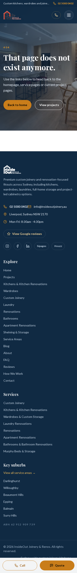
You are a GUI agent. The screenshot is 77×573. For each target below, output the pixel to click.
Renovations (11, 311)
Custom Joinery (13, 298)
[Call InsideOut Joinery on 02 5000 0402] (56, 15)
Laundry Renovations (17, 423)
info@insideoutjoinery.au (50, 206)
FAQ (6, 360)
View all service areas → (19, 473)
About (7, 353)
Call (22, 565)
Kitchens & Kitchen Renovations (25, 284)
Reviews (9, 366)
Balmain (8, 508)
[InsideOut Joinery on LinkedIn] (28, 246)
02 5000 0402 (66, 3)
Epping (8, 501)
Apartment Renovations (19, 325)
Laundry (8, 304)
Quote (59, 565)
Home (7, 270)
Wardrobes (10, 291)
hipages (41, 246)
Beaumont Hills (13, 494)
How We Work (13, 373)
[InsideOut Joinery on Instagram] (7, 246)
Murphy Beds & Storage (19, 451)
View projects (49, 105)
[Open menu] (69, 15)
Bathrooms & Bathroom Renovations (27, 444)
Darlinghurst (11, 481)
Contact (9, 380)
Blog (6, 346)
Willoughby (10, 488)
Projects (9, 277)
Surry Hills (10, 515)
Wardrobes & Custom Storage (23, 416)
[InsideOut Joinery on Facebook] (17, 246)
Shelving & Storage (16, 332)
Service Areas (12, 339)
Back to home (17, 105)
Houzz (58, 246)
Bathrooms (10, 318)
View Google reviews (27, 234)
